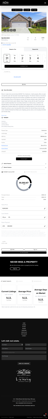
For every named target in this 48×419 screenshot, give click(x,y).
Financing (24, 330)
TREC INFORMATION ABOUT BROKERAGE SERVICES (24, 405)
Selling (24, 328)
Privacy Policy (29, 417)
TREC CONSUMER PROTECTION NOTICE (24, 403)
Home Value (24, 332)
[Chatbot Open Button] (44, 415)
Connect (24, 335)
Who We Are (24, 334)
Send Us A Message (24, 363)
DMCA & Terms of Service (37, 417)
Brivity (7, 417)
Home (24, 323)
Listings (24, 324)
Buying (24, 326)
